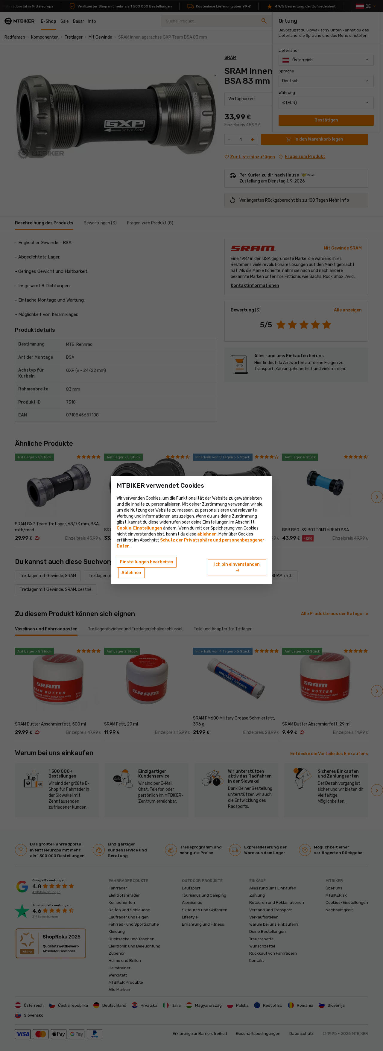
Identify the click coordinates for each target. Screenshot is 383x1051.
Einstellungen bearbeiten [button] (146, 562)
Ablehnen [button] (131, 572)
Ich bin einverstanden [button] (237, 568)
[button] (207, 534)
